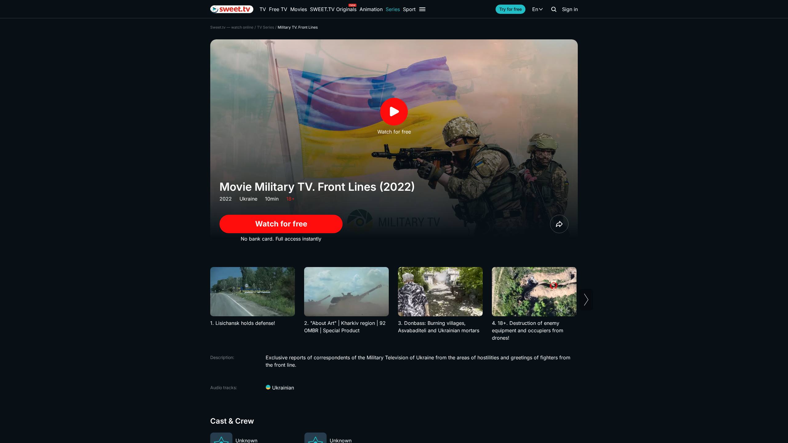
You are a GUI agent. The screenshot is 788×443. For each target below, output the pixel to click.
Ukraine (248, 199)
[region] (394, 304)
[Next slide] (586, 299)
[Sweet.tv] (231, 9)
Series (393, 9)
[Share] (559, 224)
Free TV (278, 9)
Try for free (510, 9)
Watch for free (281, 223)
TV (262, 9)
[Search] (553, 9)
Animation (371, 9)
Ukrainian (282, 388)
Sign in (570, 9)
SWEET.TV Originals (333, 9)
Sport (409, 9)
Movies (298, 9)
